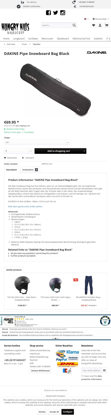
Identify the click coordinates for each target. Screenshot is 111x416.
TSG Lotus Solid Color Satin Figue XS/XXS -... (55, 298)
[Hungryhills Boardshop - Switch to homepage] (15, 29)
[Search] (74, 25)
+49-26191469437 (15, 360)
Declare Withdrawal (40, 370)
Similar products (14, 270)
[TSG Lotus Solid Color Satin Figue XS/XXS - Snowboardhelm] (55, 285)
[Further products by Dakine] (96, 56)
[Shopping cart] (106, 25)
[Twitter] (55, 12)
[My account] (100, 25)
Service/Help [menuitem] (101, 19)
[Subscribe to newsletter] (104, 370)
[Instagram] (62, 12)
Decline (42, 411)
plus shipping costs (23, 126)
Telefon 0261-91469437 (40, 366)
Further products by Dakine (23, 255)
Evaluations (29, 169)
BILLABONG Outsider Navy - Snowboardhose (88, 298)
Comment (29, 158)
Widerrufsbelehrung (39, 357)
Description (11, 169)
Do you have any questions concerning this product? (34, 253)
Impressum (35, 353)
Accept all (54, 411)
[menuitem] (59, 25)
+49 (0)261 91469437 (87, 2)
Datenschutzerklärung (40, 350)
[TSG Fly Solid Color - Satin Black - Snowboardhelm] (22, 285)
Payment (34, 360)
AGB (32, 363)
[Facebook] (48, 12)
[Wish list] (93, 25)
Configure (67, 411)
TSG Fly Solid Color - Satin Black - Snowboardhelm (22, 298)
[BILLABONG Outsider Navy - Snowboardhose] (89, 285)
